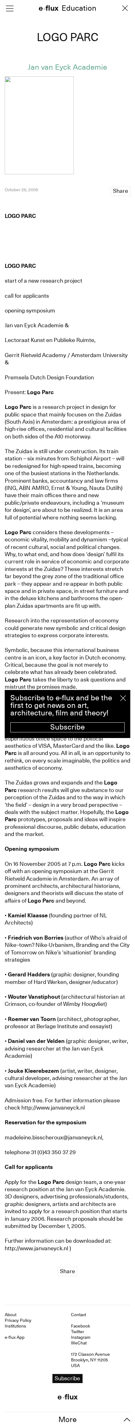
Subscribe (67, 727)
